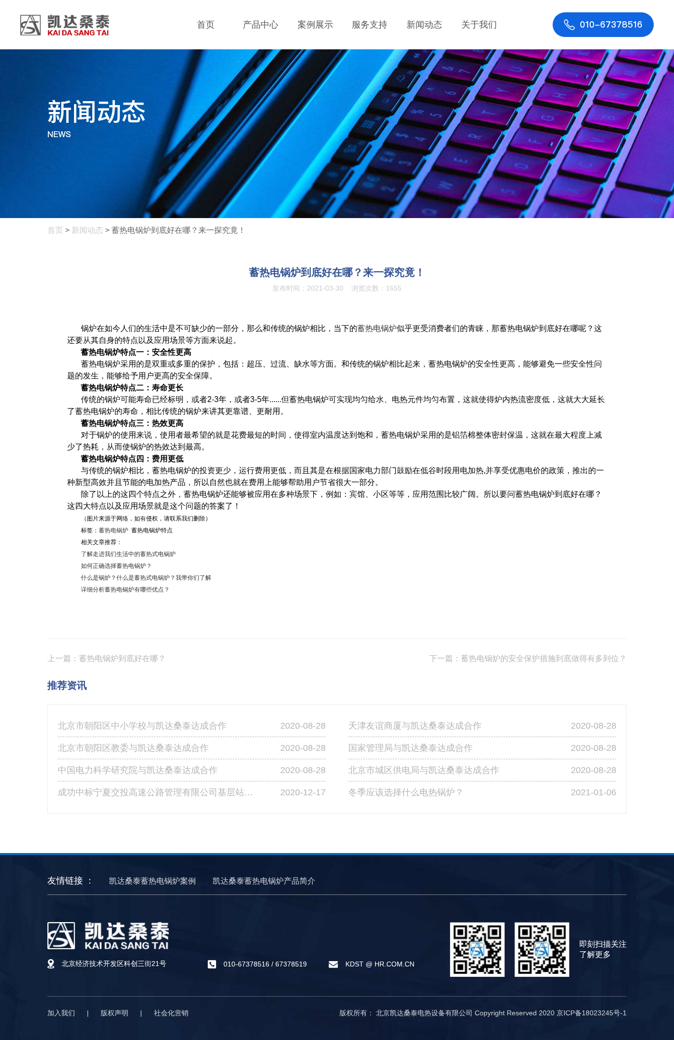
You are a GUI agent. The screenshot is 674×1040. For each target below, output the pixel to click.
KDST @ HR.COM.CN (379, 964)
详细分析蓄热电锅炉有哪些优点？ (125, 589)
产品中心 (260, 25)
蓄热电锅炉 (377, 328)
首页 (206, 25)
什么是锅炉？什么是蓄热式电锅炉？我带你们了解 (146, 577)
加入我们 (61, 1013)
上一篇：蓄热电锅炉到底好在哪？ (106, 658)
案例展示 (315, 25)
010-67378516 (246, 964)
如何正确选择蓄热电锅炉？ (116, 565)
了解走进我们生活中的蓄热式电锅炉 (128, 554)
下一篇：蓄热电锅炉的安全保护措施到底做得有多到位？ (528, 658)
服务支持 (369, 25)
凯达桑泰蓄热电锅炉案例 (152, 881)
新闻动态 (424, 25)
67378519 (291, 964)
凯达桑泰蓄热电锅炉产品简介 (264, 881)
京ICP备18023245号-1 (592, 1013)
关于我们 (479, 25)
